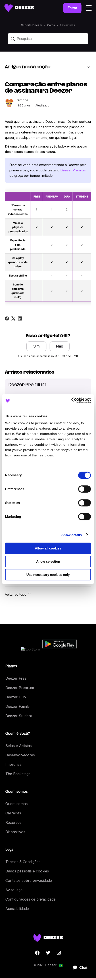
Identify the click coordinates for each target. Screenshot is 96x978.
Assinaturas (67, 25)
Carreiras (13, 813)
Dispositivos (15, 832)
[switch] (84, 489)
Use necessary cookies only (48, 574)
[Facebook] (7, 318)
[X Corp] (13, 318)
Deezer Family (17, 706)
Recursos (13, 822)
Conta (51, 25)
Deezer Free (16, 678)
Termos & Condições (22, 861)
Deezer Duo (15, 697)
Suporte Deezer (31, 25)
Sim (36, 346)
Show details (71, 535)
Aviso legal (14, 890)
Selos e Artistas (18, 745)
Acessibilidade (17, 908)
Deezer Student (18, 716)
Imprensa (13, 764)
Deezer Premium (73, 170)
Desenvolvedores (20, 755)
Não (59, 346)
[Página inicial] (19, 8)
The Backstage (18, 774)
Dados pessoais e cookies (27, 871)
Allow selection (48, 561)
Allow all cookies (48, 548)
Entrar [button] (72, 8)
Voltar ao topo (16, 594)
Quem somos (16, 803)
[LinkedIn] (20, 318)
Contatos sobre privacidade (28, 880)
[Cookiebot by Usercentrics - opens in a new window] (71, 400)
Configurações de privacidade (30, 899)
